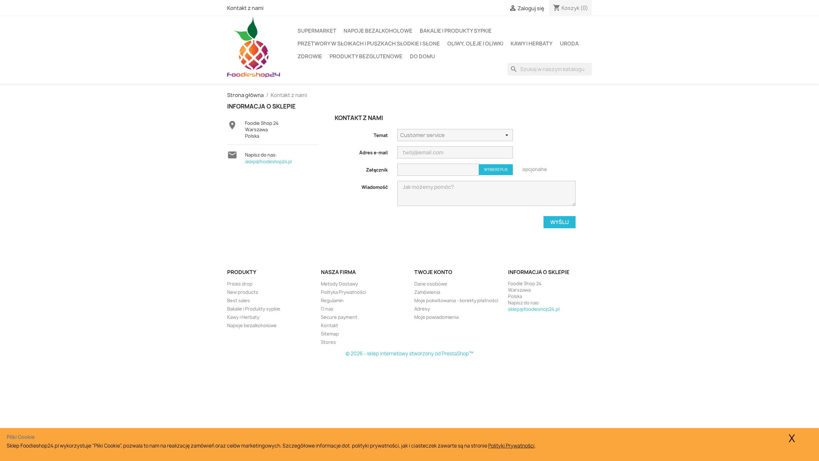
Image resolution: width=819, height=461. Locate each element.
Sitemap (330, 334)
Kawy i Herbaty (532, 43)
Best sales (238, 300)
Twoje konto (433, 272)
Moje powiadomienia (436, 317)
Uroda (569, 43)
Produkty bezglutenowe (366, 56)
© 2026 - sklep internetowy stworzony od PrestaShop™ (409, 353)
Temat (381, 135)
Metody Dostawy (339, 284)
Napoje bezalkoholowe (378, 30)
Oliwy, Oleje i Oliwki (475, 43)
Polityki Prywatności (511, 445)
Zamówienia (427, 292)
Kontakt (329, 325)
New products (242, 292)
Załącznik (377, 170)
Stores (328, 342)
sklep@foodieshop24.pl (268, 162)
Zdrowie (310, 56)
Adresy (422, 309)
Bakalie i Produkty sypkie (456, 30)
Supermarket (317, 30)
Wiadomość (375, 187)
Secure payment (339, 317)
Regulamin (332, 300)
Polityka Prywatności (343, 292)
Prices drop (239, 284)
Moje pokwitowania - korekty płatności (456, 300)
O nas (327, 309)
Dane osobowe (430, 284)
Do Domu (422, 56)
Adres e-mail (373, 153)
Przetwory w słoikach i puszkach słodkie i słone (369, 43)
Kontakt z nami (245, 8)
